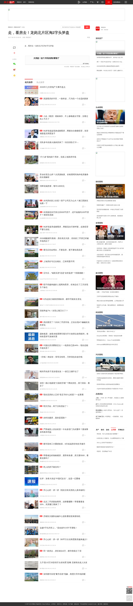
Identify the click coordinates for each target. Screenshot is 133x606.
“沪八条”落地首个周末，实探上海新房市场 (58, 157)
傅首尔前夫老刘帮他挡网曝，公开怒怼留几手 (110, 301)
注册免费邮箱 (116, 2)
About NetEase (46, 604)
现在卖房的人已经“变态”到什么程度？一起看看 (63, 395)
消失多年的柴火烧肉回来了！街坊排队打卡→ (59, 142)
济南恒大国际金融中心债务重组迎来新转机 (61, 516)
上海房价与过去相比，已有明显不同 (58, 261)
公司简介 (53, 604)
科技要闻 (99, 312)
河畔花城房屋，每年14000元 (52, 186)
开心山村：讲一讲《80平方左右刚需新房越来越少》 (65, 539)
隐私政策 (76, 604)
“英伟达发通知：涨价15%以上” (106, 331)
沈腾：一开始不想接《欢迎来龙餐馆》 (108, 292)
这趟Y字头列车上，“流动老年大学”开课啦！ (58, 528)
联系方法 (59, 604)
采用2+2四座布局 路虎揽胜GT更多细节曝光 (110, 373)
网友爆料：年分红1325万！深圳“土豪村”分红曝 (110, 70)
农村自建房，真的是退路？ (55, 418)
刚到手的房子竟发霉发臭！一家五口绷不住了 (59, 371)
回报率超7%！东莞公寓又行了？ (54, 311)
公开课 (113, 430)
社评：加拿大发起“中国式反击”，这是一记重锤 (60, 478)
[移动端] (79, 2)
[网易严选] (92, 2)
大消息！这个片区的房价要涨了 (46, 58)
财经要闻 (99, 182)
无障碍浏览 (31, 2)
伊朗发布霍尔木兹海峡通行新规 (106, 200)
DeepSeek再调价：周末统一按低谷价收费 (109, 336)
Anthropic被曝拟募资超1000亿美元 (107, 344)
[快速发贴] (14, 48)
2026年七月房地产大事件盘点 (52, 87)
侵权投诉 (105, 604)
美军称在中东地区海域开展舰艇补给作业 (109, 465)
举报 (88, 37)
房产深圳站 (86, 63)
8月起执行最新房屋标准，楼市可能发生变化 (62, 299)
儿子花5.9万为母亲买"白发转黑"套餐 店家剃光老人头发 (63, 562)
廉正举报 (100, 604)
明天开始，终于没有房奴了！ (56, 406)
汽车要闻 (99, 355)
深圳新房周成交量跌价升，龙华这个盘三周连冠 (110, 57)
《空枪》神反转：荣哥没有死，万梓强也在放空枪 (61, 357)
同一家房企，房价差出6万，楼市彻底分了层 (62, 551)
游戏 (107, 430)
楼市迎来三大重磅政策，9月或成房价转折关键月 (64, 444)
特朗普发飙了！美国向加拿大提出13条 (108, 205)
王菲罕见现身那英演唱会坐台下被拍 (107, 296)
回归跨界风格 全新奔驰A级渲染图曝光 (108, 384)
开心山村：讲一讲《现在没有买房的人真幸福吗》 (64, 490)
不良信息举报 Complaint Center (88, 604)
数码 (102, 430)
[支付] (98, 2)
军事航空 (121, 430)
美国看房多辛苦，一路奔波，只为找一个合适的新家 (65, 99)
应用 (24, 2)
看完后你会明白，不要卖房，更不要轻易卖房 (62, 250)
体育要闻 (99, 223)
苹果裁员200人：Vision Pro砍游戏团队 (108, 340)
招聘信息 (65, 604)
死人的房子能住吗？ (52, 467)
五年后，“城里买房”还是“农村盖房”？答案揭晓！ (64, 273)
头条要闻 (99, 107)
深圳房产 (99, 38)
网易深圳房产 (17, 27)
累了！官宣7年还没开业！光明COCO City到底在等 (110, 62)
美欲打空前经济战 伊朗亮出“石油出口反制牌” (110, 460)
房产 (97, 430)
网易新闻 (103, 27)
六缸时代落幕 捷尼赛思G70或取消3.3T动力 (110, 388)
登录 (109, 2)
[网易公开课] (85, 2)
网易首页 (19, 2)
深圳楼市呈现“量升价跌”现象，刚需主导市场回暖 (64, 574)
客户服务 (70, 604)
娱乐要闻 (99, 273)
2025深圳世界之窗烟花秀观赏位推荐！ (108, 66)
